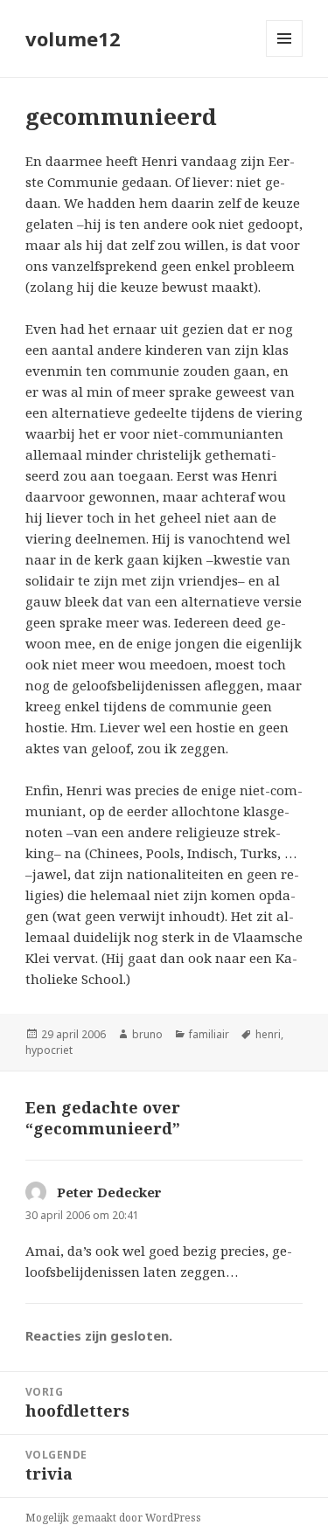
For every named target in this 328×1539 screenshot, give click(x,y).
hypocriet (49, 1050)
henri (268, 1034)
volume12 (73, 38)
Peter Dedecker (109, 1192)
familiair (209, 1034)
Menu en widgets (285, 56)
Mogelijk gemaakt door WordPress (113, 1517)
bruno (147, 1034)
